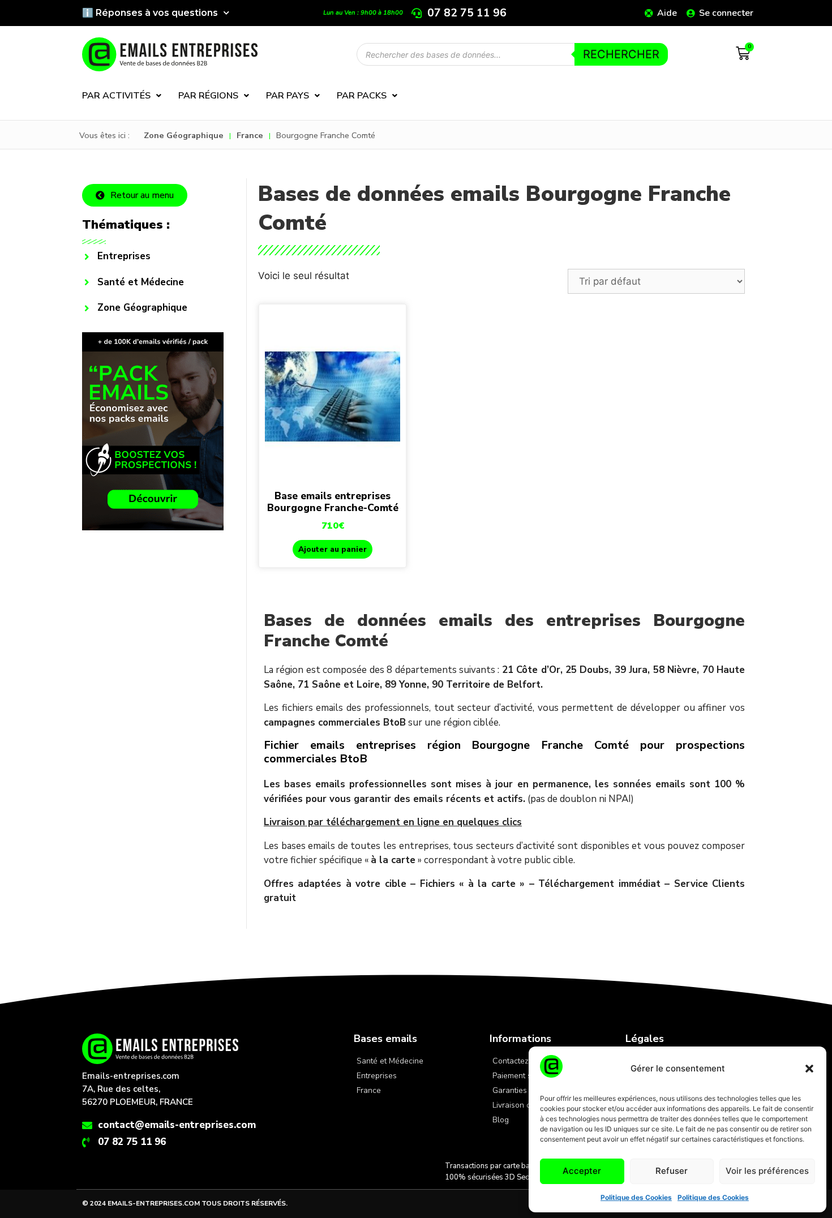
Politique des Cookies (636, 1197)
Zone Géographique (184, 135)
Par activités (116, 95)
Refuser (671, 1170)
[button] (809, 1068)
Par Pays (287, 95)
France (250, 135)
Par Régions (208, 95)
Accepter (582, 1170)
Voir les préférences (767, 1170)
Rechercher (621, 54)
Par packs (362, 95)
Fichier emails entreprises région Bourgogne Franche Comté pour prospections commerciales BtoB (504, 751)
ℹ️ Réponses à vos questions (150, 12)
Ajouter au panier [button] (332, 549)
